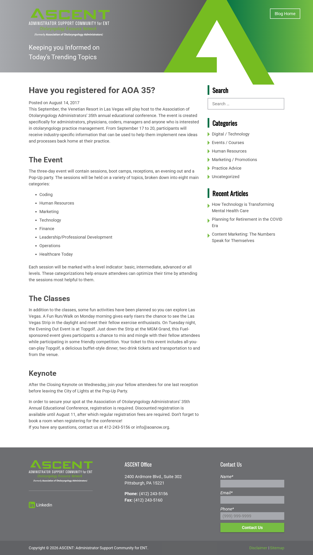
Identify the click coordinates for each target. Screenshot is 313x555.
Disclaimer (258, 548)
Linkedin (44, 504)
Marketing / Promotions (234, 159)
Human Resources (229, 151)
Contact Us (252, 527)
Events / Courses (228, 142)
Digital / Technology (230, 134)
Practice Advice (226, 168)
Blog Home (285, 13)
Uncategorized (225, 176)
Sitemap (277, 548)
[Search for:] (246, 104)
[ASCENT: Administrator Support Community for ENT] (69, 22)
